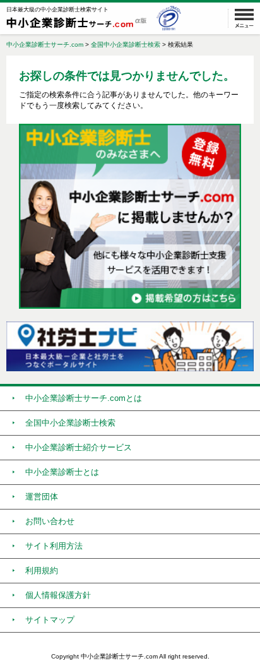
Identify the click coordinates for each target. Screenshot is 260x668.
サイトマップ (49, 619)
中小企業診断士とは (62, 472)
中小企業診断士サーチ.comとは (83, 398)
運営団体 (41, 496)
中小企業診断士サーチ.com (44, 44)
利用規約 (41, 570)
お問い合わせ (49, 521)
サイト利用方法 (54, 546)
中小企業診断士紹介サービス (78, 447)
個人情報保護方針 (58, 595)
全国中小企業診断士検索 (125, 44)
